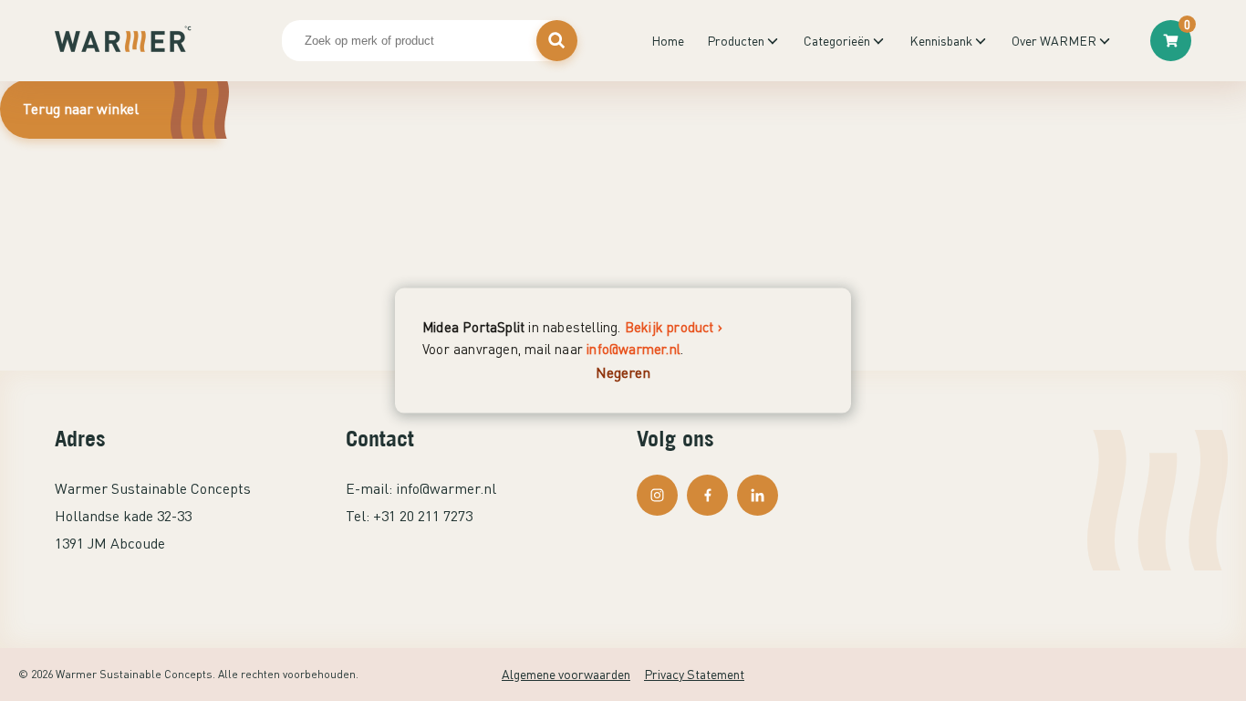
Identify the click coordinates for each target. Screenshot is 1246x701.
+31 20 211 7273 (422, 516)
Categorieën (837, 40)
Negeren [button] (623, 372)
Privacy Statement (694, 674)
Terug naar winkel (81, 108)
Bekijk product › (673, 327)
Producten (735, 40)
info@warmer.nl (633, 348)
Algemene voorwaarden (566, 674)
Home (667, 40)
